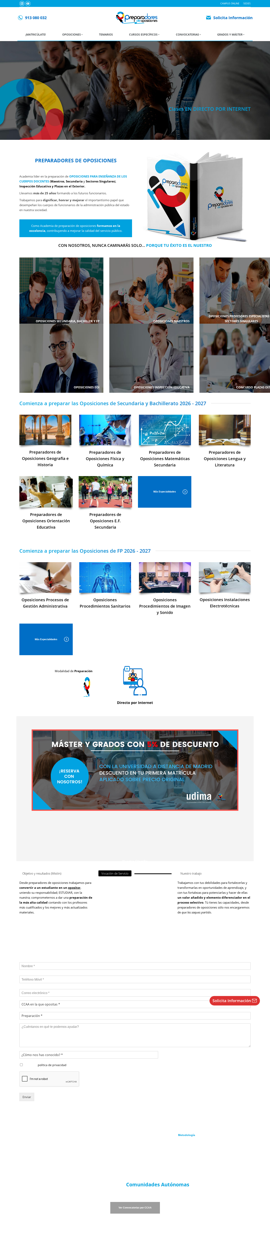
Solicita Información (233, 17)
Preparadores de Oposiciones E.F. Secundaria (105, 521)
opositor (74, 888)
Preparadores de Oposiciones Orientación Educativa (46, 521)
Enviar (27, 1097)
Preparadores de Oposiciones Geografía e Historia (45, 458)
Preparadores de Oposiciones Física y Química (105, 459)
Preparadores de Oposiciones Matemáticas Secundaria (165, 459)
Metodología (186, 1135)
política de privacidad (52, 1065)
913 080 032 (36, 17)
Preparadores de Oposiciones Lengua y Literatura (225, 459)
